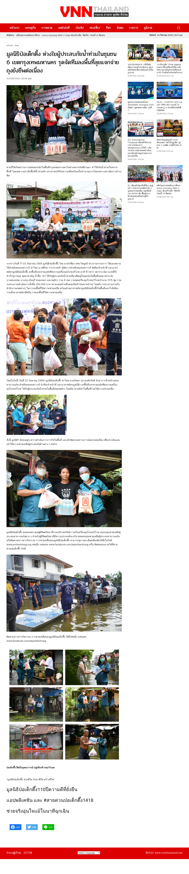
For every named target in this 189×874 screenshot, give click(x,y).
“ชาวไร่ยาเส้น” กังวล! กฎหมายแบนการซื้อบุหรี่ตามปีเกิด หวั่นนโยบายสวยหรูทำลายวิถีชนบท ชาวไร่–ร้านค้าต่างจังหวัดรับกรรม (169, 68)
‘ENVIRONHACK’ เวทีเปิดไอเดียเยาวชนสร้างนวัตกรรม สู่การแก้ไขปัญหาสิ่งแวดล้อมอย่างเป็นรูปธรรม (140, 68)
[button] (179, 28)
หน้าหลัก (9, 45)
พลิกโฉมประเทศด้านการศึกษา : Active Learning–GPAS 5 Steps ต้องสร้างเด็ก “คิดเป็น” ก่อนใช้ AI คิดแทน (169, 189)
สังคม (17, 45)
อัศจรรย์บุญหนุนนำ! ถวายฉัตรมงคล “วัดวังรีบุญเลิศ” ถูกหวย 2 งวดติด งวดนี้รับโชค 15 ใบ (169, 143)
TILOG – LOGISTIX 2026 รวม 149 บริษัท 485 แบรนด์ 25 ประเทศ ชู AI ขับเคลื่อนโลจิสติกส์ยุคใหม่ (169, 106)
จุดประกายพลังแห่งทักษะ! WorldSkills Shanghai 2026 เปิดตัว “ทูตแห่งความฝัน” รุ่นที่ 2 (141, 106)
